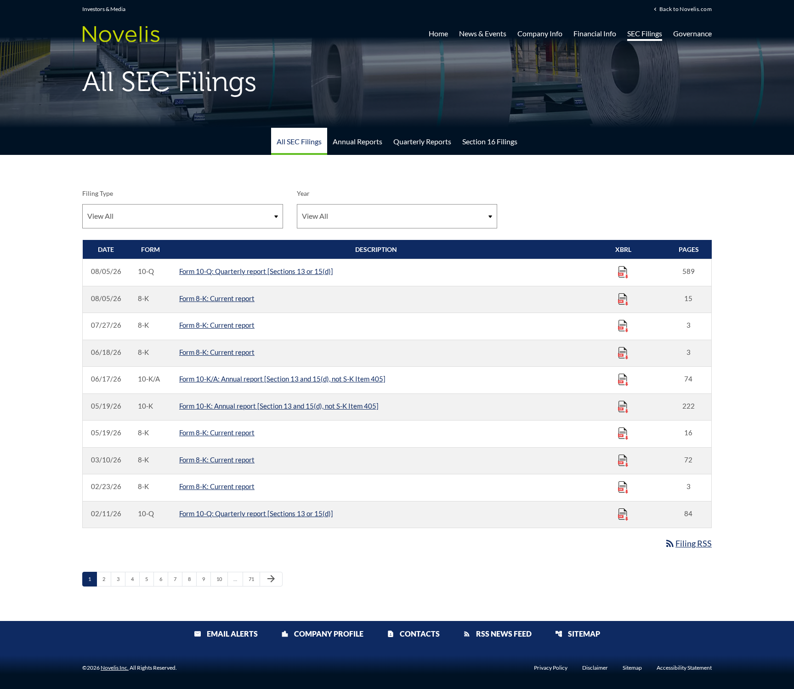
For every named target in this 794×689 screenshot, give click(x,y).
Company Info (539, 33)
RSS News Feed (497, 633)
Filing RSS (688, 543)
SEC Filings (644, 33)
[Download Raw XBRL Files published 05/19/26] (623, 406)
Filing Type (97, 193)
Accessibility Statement (684, 668)
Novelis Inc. (115, 667)
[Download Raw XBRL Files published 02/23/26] (623, 486)
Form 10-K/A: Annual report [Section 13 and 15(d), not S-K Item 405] (282, 379)
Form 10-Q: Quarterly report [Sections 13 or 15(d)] (256, 271)
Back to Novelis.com (685, 9)
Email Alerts (226, 633)
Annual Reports (357, 141)
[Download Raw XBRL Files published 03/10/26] (623, 460)
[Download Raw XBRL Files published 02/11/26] (623, 513)
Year (303, 193)
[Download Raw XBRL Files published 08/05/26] (623, 271)
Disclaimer (595, 668)
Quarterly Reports (422, 141)
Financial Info (594, 33)
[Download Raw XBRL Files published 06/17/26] (623, 379)
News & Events (482, 33)
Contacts (413, 633)
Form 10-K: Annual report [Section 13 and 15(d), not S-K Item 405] (279, 406)
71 (254, 578)
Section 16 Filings (489, 141)
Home (438, 33)
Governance (692, 33)
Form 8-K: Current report (217, 298)
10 (221, 578)
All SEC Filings (299, 141)
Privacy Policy (550, 668)
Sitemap (577, 633)
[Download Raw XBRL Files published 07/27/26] (623, 325)
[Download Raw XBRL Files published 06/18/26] (623, 352)
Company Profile (322, 633)
